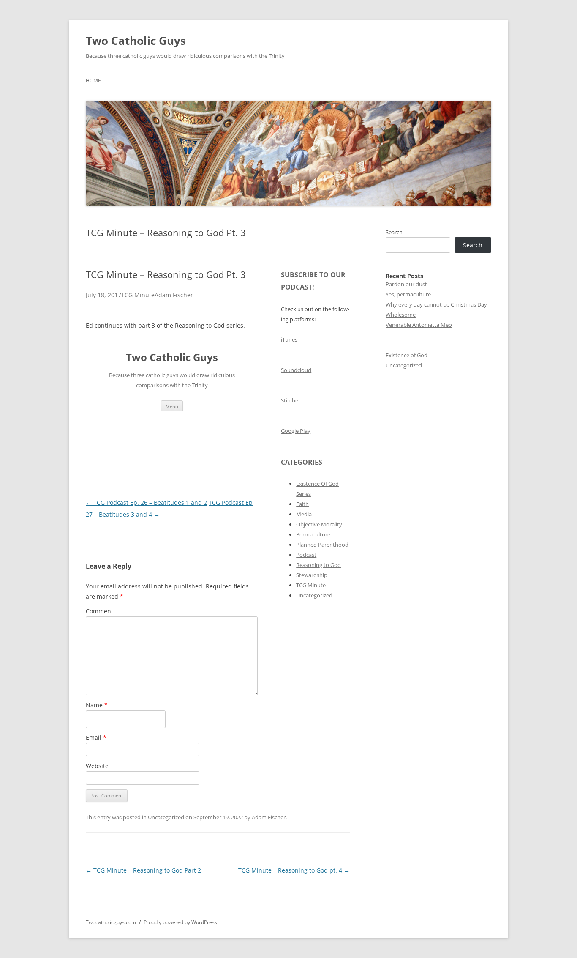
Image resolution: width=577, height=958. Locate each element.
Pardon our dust (406, 284)
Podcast (306, 554)
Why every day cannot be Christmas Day (436, 304)
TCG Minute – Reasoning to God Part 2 (143, 870)
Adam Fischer (174, 295)
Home (93, 80)
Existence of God (406, 355)
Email (96, 738)
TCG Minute (138, 295)
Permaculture (313, 534)
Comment (99, 611)
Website (97, 766)
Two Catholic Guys (136, 40)
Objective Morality (319, 524)
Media (304, 514)
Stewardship (311, 575)
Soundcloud (296, 370)
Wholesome (401, 314)
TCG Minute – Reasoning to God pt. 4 (294, 870)
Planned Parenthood (322, 544)
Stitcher (290, 400)
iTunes (289, 339)
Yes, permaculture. (409, 294)
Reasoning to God (318, 565)
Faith (302, 504)
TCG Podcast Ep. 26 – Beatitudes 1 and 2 (146, 502)
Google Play (295, 431)
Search (394, 232)
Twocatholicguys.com (111, 922)
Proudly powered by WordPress (180, 922)
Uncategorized (314, 595)
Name (97, 705)
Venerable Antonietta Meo (419, 324)
